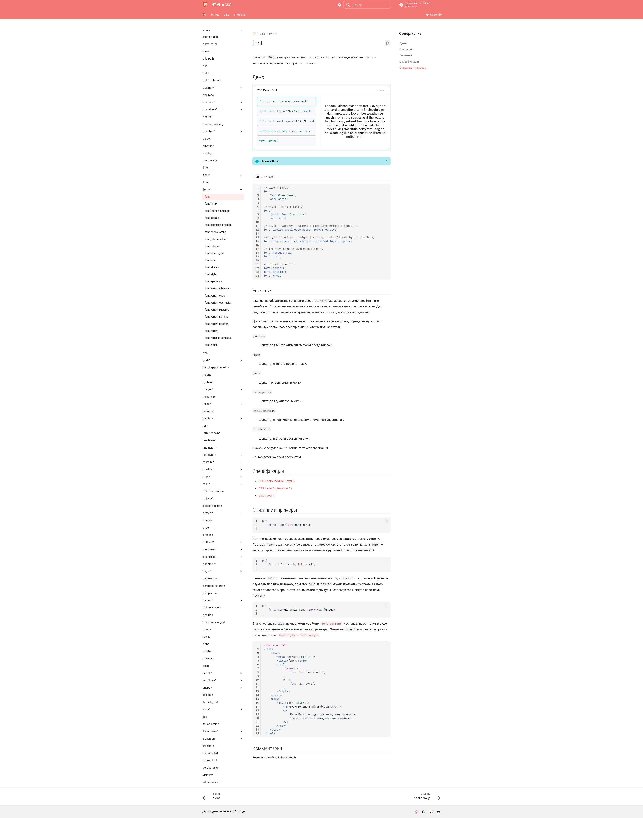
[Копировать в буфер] (386, 187)
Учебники (240, 14)
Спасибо (436, 14)
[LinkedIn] (438, 811)
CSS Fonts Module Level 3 (276, 481)
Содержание (410, 33)
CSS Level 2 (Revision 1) (275, 488)
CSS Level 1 (266, 496)
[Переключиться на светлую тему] (339, 4)
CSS (226, 14)
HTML (215, 14)
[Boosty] (431, 811)
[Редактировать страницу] (388, 43)
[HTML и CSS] (205, 5)
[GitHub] (424, 811)
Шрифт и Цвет (269, 161)
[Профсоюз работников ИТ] (417, 811)
